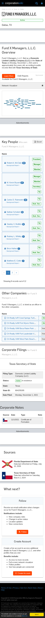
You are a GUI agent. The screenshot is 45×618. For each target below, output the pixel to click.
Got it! (36, 614)
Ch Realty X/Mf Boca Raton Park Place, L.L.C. (25, 328)
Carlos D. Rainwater (16, 200)
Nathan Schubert (14, 212)
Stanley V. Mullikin (15, 224)
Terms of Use (6, 588)
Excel (39, 142)
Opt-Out (23, 588)
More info (24, 616)
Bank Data (32, 588)
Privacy (16, 588)
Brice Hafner (12, 248)
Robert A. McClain (15, 163)
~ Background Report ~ (13, 165)
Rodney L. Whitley (15, 236)
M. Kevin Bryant (14, 182)
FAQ (2, 590)
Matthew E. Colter (15, 261)
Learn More (9, 76)
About (40, 588)
